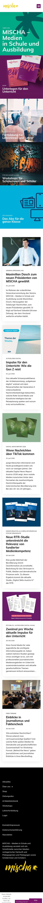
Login (4, 816)
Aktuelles (6, 782)
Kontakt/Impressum (11, 825)
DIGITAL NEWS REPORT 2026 (16, 446)
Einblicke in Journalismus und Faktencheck (18, 721)
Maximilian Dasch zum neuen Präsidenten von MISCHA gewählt (21, 278)
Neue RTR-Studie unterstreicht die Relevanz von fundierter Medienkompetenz (18, 544)
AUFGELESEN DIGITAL (13, 358)
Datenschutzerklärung (12, 830)
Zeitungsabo (8, 796)
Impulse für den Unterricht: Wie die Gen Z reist (18, 366)
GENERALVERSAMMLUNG (15, 270)
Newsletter (7, 835)
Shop (4, 792)
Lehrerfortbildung (10, 811)
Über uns (6, 787)
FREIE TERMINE (11, 713)
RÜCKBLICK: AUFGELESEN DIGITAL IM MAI (20, 625)
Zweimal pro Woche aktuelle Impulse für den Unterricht (19, 633)
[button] (39, 6)
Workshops (7, 806)
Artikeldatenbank (10, 801)
